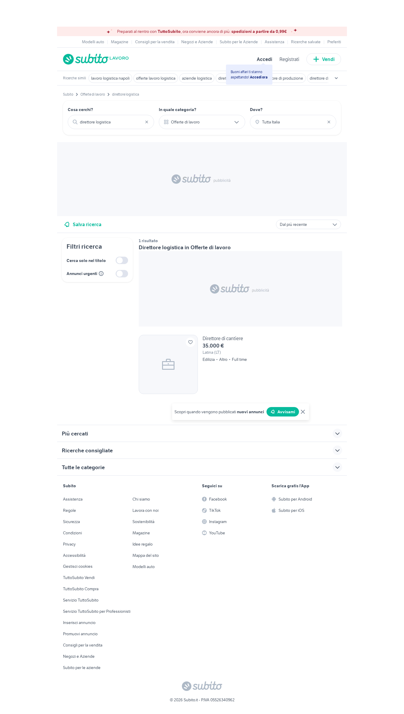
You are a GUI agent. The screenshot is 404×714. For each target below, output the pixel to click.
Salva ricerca (87, 224)
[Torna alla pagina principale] (97, 59)
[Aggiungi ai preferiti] (190, 342)
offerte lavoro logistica (155, 78)
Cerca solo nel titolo (86, 260)
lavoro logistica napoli (110, 78)
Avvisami (286, 411)
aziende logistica (197, 78)
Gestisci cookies (78, 566)
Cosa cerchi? (80, 109)
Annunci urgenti (82, 273)
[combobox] (111, 122)
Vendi (328, 59)
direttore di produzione (283, 78)
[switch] (122, 260)
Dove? (256, 109)
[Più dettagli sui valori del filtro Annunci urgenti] (101, 273)
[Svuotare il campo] (146, 122)
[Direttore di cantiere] (240, 364)
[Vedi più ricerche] (336, 78)
